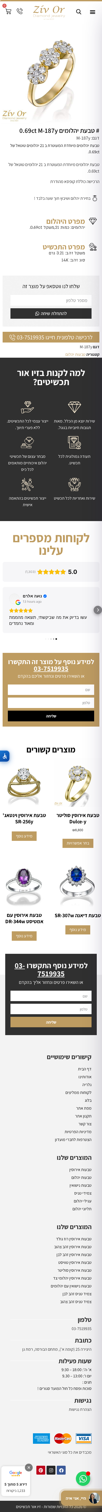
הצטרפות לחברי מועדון (73, 1139)
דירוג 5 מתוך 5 (15, 1484)
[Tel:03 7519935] (20, 11)
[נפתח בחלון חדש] (61, 1470)
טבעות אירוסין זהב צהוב (73, 1246)
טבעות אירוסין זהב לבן (74, 1254)
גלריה (87, 1084)
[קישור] (78, 11)
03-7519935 (82, 1328)
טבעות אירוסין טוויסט (75, 1262)
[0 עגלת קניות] (8, 11)
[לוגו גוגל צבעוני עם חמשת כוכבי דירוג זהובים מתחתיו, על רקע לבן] (15, 1473)
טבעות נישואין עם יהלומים (71, 1286)
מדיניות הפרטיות (78, 1131)
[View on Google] (14, 599)
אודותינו (85, 1077)
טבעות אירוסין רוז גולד (74, 1239)
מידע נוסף (24, 836)
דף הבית (85, 1069)
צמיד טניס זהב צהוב (76, 1301)
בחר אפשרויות (78, 843)
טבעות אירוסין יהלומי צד (72, 1278)
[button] (92, 12)
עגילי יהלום (83, 1201)
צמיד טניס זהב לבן (77, 1294)
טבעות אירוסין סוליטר (75, 1270)
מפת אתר (84, 1108)
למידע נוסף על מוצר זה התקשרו (51, 665)
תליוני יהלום (82, 1209)
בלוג (88, 1100)
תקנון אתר (83, 1116)
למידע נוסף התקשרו (51, 969)
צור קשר (85, 1124)
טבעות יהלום (75, 354)
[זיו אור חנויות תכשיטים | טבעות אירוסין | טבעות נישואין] (48, 12)
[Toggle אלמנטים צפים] (83, 1478)
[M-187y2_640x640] (51, 73)
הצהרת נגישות (80, 1409)
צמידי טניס (83, 1193)
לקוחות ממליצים (78, 1092)
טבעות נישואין (81, 1185)
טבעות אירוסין (80, 1169)
